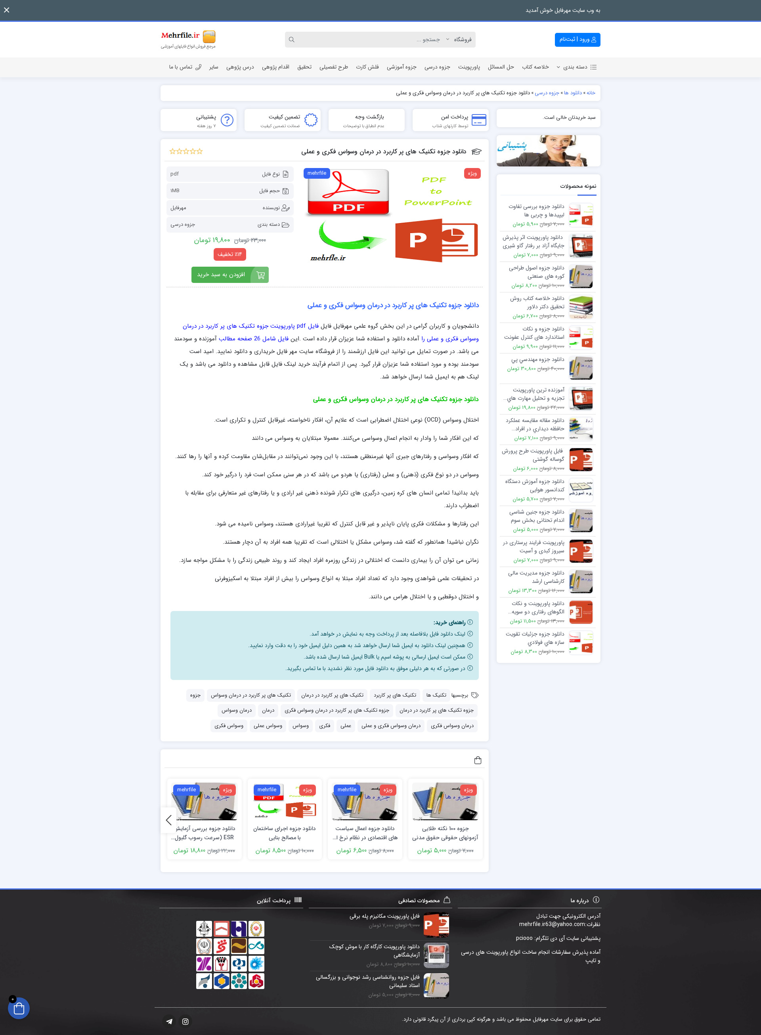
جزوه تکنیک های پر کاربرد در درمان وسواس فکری (337, 710)
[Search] (293, 40)
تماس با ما (180, 67)
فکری (324, 726)
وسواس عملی (268, 726)
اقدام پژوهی (275, 67)
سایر (213, 67)
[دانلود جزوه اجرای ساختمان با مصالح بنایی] (285, 801)
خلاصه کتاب (535, 67)
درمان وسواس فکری (452, 726)
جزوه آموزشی (402, 67)
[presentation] (168, 820)
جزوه (195, 695)
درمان (268, 710)
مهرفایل (178, 208)
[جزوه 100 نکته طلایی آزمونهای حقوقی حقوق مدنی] (445, 801)
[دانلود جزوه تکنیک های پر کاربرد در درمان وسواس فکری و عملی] (392, 217)
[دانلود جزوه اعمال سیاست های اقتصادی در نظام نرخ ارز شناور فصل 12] (365, 801)
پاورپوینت (469, 67)
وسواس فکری (228, 726)
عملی (345, 726)
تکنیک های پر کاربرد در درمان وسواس (251, 695)
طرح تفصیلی (333, 67)
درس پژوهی (240, 67)
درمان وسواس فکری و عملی (391, 726)
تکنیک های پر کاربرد (395, 695)
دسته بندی (575, 67)
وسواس (301, 726)
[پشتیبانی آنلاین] (549, 150)
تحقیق (304, 67)
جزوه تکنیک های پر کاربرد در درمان (437, 710)
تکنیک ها (436, 695)
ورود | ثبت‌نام (575, 39)
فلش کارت (367, 67)
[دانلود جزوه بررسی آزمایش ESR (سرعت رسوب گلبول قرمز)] (204, 801)
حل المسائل (501, 67)
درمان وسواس (237, 710)
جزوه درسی (437, 67)
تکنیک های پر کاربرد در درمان (332, 695)
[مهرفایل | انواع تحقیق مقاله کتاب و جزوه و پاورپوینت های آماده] (188, 40)
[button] (6, 10)
